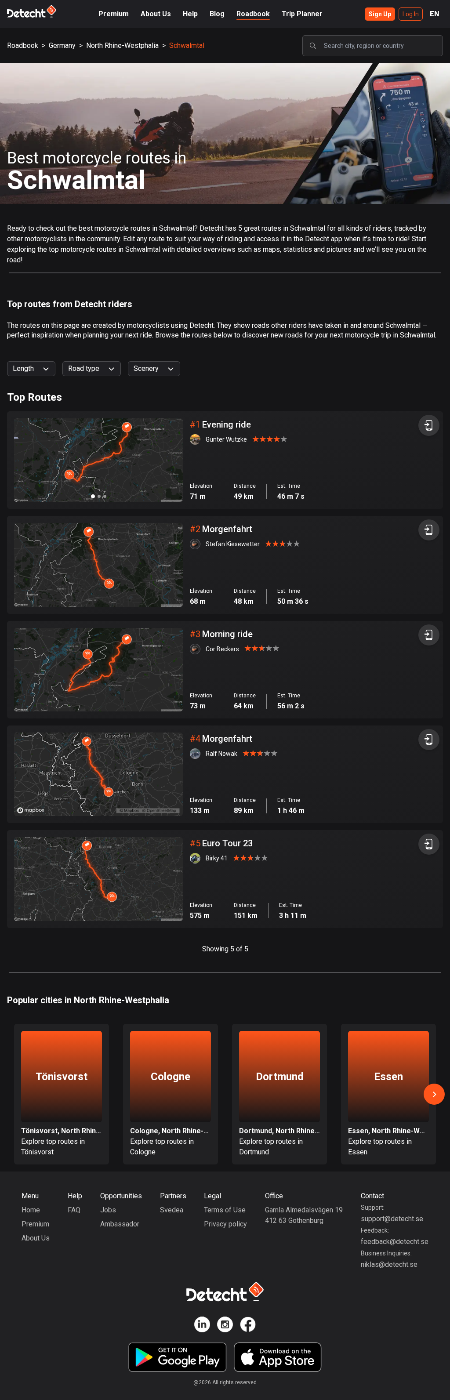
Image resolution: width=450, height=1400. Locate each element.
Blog (217, 14)
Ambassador (119, 1224)
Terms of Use (225, 1210)
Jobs (108, 1210)
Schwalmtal (186, 45)
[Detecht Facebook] (248, 1326)
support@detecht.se (392, 1219)
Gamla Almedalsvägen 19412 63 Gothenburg (304, 1215)
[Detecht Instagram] (225, 1326)
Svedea (171, 1210)
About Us (156, 14)
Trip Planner (302, 14)
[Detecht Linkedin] (202, 1326)
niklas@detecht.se (389, 1264)
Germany (62, 45)
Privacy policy (225, 1224)
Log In (411, 14)
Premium (113, 14)
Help (190, 14)
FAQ (74, 1210)
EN (434, 14)
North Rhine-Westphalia (122, 45)
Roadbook (253, 14)
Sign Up (380, 14)
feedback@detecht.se (394, 1241)
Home (31, 1210)
